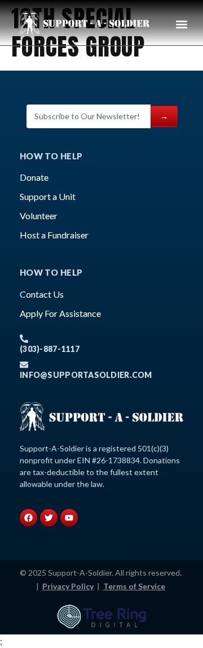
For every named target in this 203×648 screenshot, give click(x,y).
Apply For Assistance (60, 313)
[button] (181, 24)
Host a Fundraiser (54, 234)
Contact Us (42, 294)
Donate (34, 177)
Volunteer (39, 215)
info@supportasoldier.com (86, 375)
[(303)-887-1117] (24, 338)
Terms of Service (134, 586)
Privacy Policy (68, 586)
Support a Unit (48, 196)
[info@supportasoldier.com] (24, 364)
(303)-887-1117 (50, 349)
